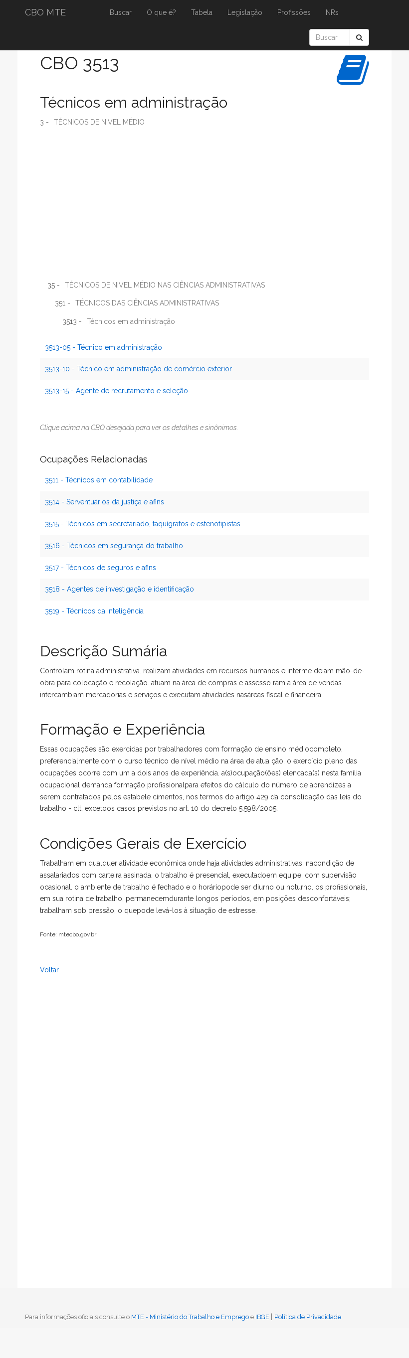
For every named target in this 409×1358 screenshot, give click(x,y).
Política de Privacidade (307, 1317)
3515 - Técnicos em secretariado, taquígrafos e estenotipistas (142, 524)
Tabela (201, 12)
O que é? (161, 12)
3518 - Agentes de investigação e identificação (119, 589)
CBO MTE (45, 12)
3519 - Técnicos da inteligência (94, 611)
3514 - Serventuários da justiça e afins (104, 502)
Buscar (121, 12)
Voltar (49, 970)
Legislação (244, 12)
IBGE (262, 1317)
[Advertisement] (204, 207)
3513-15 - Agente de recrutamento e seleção (116, 391)
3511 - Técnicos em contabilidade (99, 480)
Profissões (294, 12)
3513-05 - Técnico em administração (103, 347)
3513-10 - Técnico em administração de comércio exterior (138, 369)
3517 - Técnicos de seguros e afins (100, 568)
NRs (332, 12)
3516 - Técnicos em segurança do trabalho (114, 546)
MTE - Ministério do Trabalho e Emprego (190, 1317)
